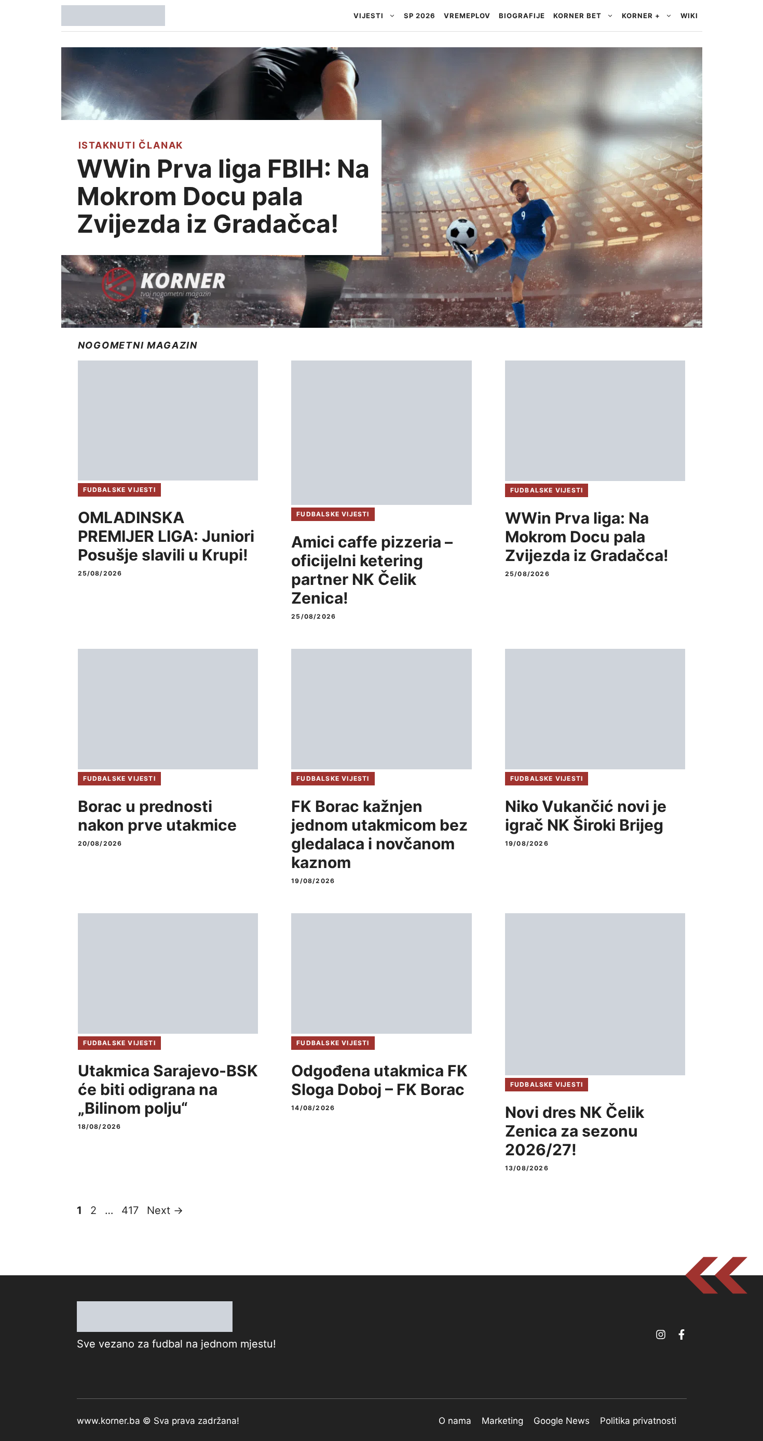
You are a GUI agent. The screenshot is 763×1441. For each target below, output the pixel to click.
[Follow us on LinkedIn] (681, 1334)
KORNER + (641, 15)
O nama (455, 1421)
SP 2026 (419, 15)
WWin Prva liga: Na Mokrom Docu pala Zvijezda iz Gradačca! (587, 537)
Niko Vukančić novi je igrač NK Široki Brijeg (585, 815)
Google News (562, 1421)
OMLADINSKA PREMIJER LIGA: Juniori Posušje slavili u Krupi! (166, 536)
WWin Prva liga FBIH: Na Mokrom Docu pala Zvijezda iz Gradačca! (223, 196)
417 (131, 1210)
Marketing (502, 1421)
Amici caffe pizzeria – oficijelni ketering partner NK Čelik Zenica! (372, 569)
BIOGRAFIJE (522, 15)
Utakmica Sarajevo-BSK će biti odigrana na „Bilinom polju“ (168, 1089)
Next (165, 1210)
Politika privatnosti (638, 1421)
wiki (689, 15)
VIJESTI (368, 15)
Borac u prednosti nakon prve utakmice (157, 815)
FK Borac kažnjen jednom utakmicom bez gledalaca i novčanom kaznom (379, 834)
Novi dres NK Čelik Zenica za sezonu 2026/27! (574, 1131)
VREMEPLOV (467, 15)
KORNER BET (577, 15)
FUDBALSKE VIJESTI (119, 489)
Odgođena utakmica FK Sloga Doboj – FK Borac (379, 1080)
